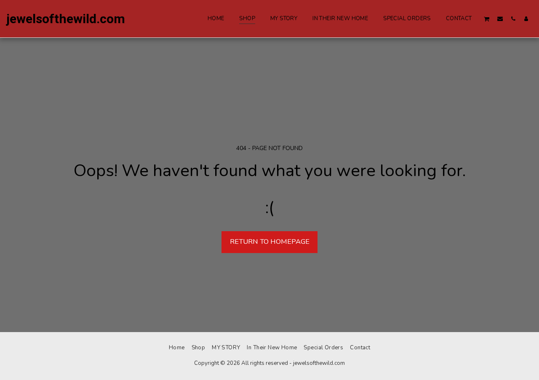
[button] (486, 19)
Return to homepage (270, 241)
